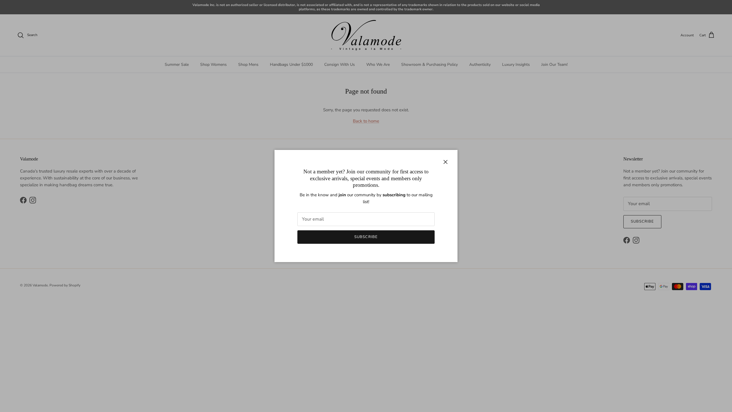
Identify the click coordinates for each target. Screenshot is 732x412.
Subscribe (365, 236)
